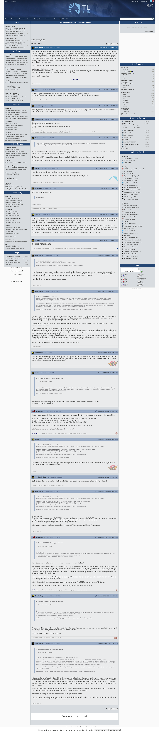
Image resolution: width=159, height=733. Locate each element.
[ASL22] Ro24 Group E (11, 123)
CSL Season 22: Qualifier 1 (131, 158)
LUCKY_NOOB (25, 258)
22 (27, 40)
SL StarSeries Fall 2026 (130, 254)
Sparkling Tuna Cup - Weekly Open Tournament (16, 75)
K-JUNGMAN (128, 171)
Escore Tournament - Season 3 (14, 125)
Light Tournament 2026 (130, 183)
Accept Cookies (100, 730)
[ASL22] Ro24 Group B (11, 129)
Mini (141, 284)
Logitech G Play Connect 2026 (132, 251)
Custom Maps (10, 86)
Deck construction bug (11, 180)
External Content (11, 93)
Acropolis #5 (127, 210)
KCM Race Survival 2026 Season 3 (134, 169)
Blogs (17, 252)
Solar (125, 278)
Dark (125, 277)
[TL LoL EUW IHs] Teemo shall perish (16, 167)
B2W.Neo (125, 100)
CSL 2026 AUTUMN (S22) (131, 207)
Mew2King (126, 85)
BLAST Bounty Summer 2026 (132, 190)
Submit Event (149, 31)
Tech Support (9, 240)
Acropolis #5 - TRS (129, 212)
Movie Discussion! (10, 220)
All (117, 44)
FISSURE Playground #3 (131, 256)
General (8, 55)
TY (125, 275)
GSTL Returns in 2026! (12, 45)
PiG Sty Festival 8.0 (129, 160)
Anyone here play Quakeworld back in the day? (16, 153)
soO (124, 78)
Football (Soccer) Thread (12, 227)
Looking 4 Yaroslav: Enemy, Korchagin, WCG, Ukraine (16, 116)
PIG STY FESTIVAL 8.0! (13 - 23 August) (16, 73)
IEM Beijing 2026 (128, 235)
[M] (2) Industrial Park (11, 89)
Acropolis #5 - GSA (129, 216)
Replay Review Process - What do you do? (16, 134)
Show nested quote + (45, 381)
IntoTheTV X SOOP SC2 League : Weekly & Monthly (16, 71)
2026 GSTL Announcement (13, 69)
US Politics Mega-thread (12, 198)
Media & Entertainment (13, 218)
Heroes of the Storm (12, 173)
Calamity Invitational (129, 230)
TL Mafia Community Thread (13, 187)
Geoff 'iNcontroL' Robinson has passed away (16, 64)
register (78, 716)
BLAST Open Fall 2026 (130, 258)
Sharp (141, 285)
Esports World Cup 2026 (131, 185)
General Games (10, 148)
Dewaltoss (126, 74)
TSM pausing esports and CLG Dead (15, 169)
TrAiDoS (26, 256)
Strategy (8, 81)
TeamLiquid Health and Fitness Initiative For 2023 (16, 229)
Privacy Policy (75, 727)
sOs (141, 275)
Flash (126, 283)
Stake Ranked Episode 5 (131, 237)
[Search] (153, 19)
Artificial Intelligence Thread (13, 202)
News (17, 22)
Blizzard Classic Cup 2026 (131, 214)
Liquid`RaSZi (126, 96)
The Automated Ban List (12, 246)
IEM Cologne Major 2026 (131, 199)
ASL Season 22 (128, 173)
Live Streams (137, 64)
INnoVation (143, 278)
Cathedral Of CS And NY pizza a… (13, 260)
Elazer (142, 279)
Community (17, 193)
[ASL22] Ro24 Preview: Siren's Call (15, 28)
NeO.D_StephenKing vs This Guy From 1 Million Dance (16, 189)
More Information (114, 730)
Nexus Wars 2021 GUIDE (12, 87)
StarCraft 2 (16, 51)
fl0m (124, 98)
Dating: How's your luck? (12, 206)
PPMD (124, 87)
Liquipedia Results (137, 152)
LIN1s (26, 264)
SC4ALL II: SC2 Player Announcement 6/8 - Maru (16, 56)
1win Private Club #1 (129, 249)
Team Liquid (135, 1)
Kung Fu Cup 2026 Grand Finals (133, 226)
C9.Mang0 (126, 102)
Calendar (22, 19)
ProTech (125, 69)
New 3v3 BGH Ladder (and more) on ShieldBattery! (15, 40)
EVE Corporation (10, 157)
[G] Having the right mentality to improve (16, 82)
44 (27, 33)
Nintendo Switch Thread (12, 149)
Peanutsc (26, 262)
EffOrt (126, 284)
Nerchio (142, 274)
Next (112, 44)
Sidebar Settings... (137, 288)
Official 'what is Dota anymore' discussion (16, 162)
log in (70, 716)
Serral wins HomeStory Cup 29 (14, 31)
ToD (124, 104)
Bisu (141, 281)
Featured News (10, 26)
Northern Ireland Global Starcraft (14, 248)
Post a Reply (38, 43)
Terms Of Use (84, 727)
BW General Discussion (12, 114)
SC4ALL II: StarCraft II (130, 223)
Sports (7, 226)
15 (27, 31)
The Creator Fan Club (11, 211)
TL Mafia (8, 183)
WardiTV (126, 111)
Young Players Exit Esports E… (13, 256)
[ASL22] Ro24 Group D (12, 127)
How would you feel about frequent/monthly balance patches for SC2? (16, 58)
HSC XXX (126, 221)
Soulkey (142, 283)
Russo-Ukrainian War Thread (13, 200)
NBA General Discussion (12, 233)
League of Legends (11, 166)
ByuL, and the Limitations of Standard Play (15, 35)
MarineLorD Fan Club (11, 213)
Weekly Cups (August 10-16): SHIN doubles (15, 43)
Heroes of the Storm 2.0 (12, 174)
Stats (125, 279)
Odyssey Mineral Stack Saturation (15, 136)
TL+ (67, 19)
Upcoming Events (137, 118)
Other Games (17, 144)
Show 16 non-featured (128, 114)
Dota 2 (7, 161)
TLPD (137, 265)
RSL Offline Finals (129, 228)
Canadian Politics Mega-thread (14, 204)
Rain (125, 281)
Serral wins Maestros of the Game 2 (15, 33)
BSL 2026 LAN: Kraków (130, 205)
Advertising (66, 727)
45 (27, 45)
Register (13, 1)
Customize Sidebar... (16, 267)
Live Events (137, 22)
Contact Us (93, 727)
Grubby (125, 94)
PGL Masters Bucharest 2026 (132, 240)
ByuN (126, 274)
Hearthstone (9, 178)
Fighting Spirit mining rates (12, 138)
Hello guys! (8, 264)
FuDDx (26, 260)
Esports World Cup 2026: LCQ (132, 187)
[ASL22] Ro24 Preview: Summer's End (15, 30)
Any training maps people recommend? (16, 140)
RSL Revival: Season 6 (130, 180)
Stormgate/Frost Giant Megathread (15, 155)
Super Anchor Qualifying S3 (131, 176)
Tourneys (8, 68)
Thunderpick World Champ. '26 (132, 242)
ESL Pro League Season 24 (132, 244)
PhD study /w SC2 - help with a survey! (16, 62)
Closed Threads (17, 274)
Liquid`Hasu (126, 90)
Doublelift (125, 82)
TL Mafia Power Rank (11, 185)
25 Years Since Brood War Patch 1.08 (16, 112)
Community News (11, 38)
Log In (7, 1)
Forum (13, 19)
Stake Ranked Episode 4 (131, 247)
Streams (29, 19)
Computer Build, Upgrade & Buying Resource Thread (16, 241)
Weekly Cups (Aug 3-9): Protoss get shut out (15, 47)
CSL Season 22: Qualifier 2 (131, 178)
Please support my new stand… (13, 262)
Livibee (125, 106)
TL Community (10, 245)
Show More (125, 148)
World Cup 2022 (10, 237)
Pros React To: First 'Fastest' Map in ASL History (16, 118)
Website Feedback (17, 271)
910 (124, 76)
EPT (63, 19)
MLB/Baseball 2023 (10, 231)
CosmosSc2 (126, 71)
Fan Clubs (8, 209)
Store (55, 19)
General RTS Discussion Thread (14, 151)
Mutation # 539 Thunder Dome (14, 99)
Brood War (16, 104)
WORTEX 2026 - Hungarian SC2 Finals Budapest (16, 77)
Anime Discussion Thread (12, 222)
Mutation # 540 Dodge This (13, 95)
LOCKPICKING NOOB (11, 258)
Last (125, 285)
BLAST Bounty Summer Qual (132, 192)
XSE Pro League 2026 (130, 197)
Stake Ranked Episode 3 (131, 194)
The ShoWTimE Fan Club (12, 215)
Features (47, 19)
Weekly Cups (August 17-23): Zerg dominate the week (15, 42)
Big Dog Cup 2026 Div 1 (130, 233)
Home (7, 19)
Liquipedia (144, 1)
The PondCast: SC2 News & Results (15, 97)
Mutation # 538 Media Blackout (14, 100)
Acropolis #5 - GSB (129, 219)
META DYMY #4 (128, 163)
